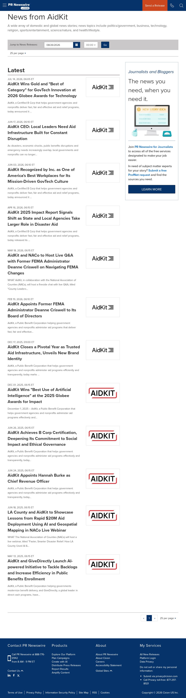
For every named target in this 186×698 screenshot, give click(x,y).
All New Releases (149, 654)
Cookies (105, 692)
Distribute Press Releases (66, 665)
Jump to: (24, 44)
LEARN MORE (152, 189)
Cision (166, 692)
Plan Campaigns (61, 658)
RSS (94, 692)
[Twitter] (18, 675)
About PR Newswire (107, 654)
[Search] (181, 5)
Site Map (83, 692)
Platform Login (148, 658)
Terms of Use (15, 692)
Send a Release (155, 5)
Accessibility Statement (109, 665)
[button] (76, 45)
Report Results (60, 669)
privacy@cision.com (166, 676)
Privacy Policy (34, 692)
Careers (100, 661)
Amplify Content (61, 672)
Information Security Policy (60, 692)
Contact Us (14, 671)
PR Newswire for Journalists (154, 147)
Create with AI (59, 661)
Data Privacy (147, 661)
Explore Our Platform (63, 654)
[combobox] (91, 45)
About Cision (103, 658)
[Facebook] (13, 675)
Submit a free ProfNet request (147, 172)
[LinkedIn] (9, 675)
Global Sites (103, 671)
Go (105, 45)
